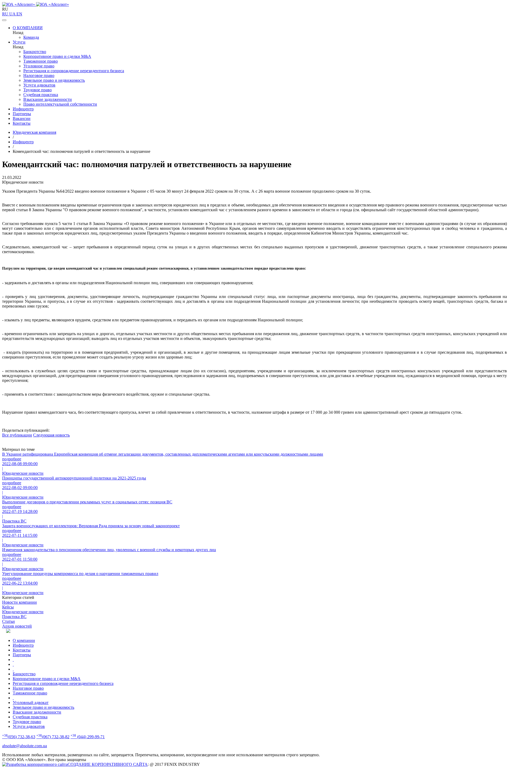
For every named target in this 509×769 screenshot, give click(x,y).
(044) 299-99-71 (88, 737)
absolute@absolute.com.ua (24, 746)
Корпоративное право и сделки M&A (57, 56)
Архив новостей (17, 626)
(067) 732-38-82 (52, 737)
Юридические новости (22, 612)
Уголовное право (38, 66)
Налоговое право (38, 75)
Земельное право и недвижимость (54, 80)
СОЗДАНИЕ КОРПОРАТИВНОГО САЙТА (108, 764)
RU (5, 14)
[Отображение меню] (4, 20)
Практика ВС (14, 616)
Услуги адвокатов (39, 85)
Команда (31, 37)
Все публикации (17, 435)
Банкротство (34, 51)
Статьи (8, 621)
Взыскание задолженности (47, 99)
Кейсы (8, 607)
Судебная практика (40, 94)
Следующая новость (51, 435)
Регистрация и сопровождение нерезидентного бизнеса (73, 70)
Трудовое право (37, 90)
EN (19, 14)
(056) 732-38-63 (18, 737)
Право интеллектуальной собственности (60, 104)
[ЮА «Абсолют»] (254, 4)
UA (12, 14)
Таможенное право (40, 61)
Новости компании (19, 602)
